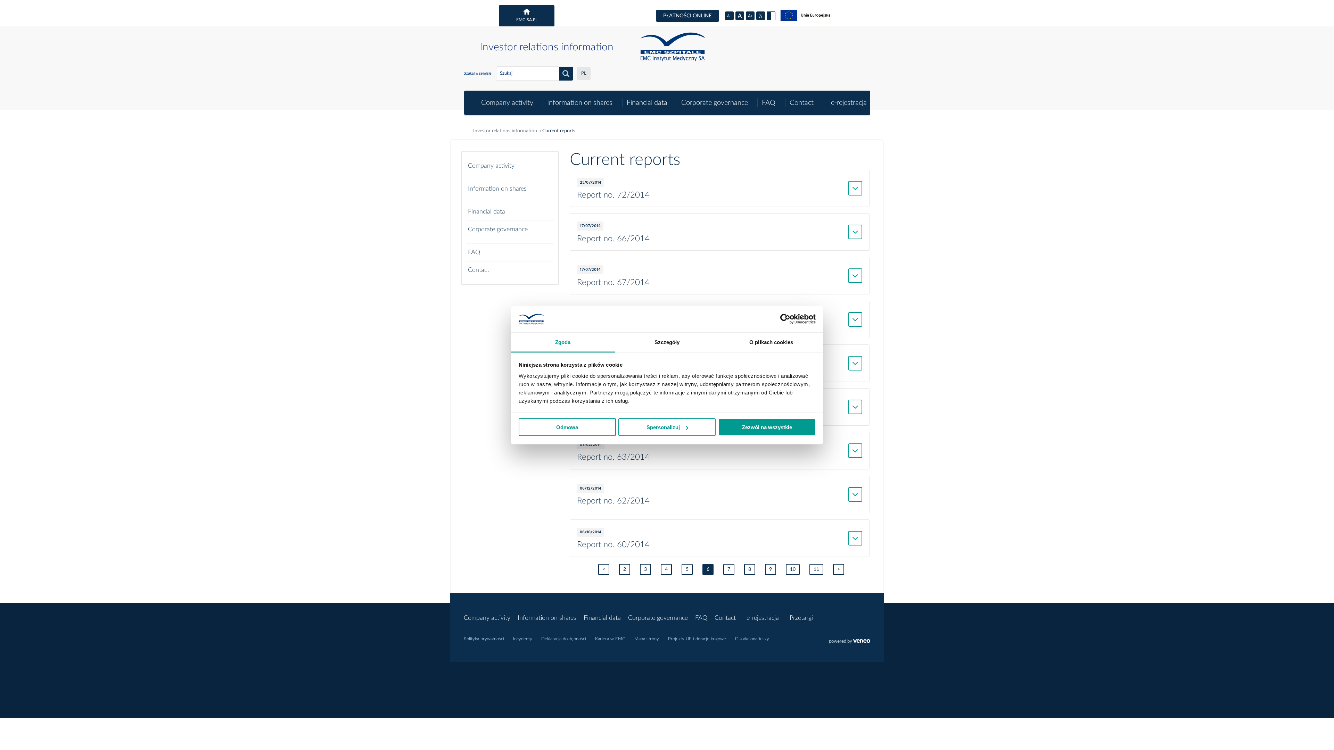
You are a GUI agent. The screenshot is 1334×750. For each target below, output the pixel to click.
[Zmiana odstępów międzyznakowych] (760, 15)
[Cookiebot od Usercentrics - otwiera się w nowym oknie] (785, 319)
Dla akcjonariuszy (752, 639)
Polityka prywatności (484, 639)
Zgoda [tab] (563, 342)
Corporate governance (714, 102)
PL (583, 73)
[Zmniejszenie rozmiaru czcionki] (729, 15)
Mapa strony (646, 639)
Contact (802, 102)
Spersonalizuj (663, 427)
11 (816, 569)
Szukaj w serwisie (478, 73)
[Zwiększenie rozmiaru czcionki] (750, 15)
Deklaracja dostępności (563, 639)
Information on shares (579, 102)
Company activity (507, 102)
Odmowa (567, 427)
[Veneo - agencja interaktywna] (849, 642)
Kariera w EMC (610, 639)
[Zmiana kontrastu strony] (771, 15)
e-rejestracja (849, 102)
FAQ (768, 102)
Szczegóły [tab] (667, 342)
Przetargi (801, 618)
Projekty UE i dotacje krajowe (697, 639)
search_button (566, 74)
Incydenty (522, 639)
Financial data (647, 102)
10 (793, 569)
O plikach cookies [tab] (771, 342)
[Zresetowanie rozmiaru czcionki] (739, 15)
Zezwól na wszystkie (767, 427)
